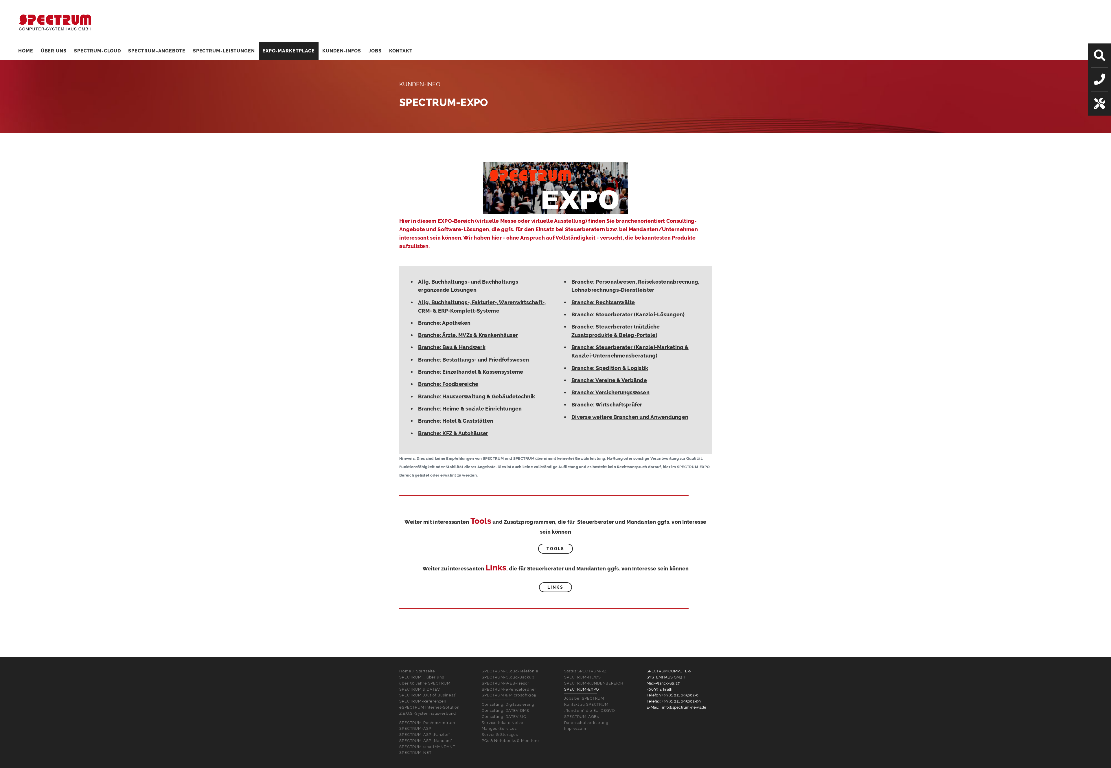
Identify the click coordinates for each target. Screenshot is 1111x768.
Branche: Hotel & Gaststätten (455, 421)
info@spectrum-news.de (684, 707)
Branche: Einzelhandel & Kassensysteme (470, 372)
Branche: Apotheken (444, 323)
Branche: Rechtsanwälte (603, 302)
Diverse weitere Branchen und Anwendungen (629, 417)
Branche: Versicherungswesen (610, 392)
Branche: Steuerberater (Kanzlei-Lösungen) (628, 314)
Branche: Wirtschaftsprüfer (606, 405)
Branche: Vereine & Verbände (609, 380)
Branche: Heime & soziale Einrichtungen (470, 409)
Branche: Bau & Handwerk (451, 347)
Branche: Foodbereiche (448, 384)
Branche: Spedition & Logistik (609, 368)
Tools (555, 548)
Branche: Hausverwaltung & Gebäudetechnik (476, 396)
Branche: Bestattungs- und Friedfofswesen (473, 360)
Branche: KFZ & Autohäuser (453, 433)
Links (555, 587)
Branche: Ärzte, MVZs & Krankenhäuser (468, 335)
